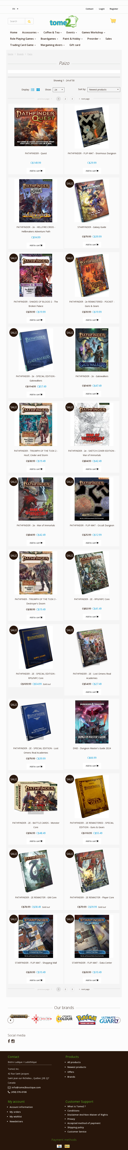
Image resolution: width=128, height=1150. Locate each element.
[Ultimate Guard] (108, 1020)
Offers (70, 1071)
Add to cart (35, 170)
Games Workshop (93, 32)
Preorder (93, 38)
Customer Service (76, 1131)
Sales (109, 38)
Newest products (76, 1067)
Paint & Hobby (72, 38)
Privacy (71, 1118)
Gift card (74, 45)
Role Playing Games (22, 38)
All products (74, 1062)
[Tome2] (64, 21)
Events (70, 32)
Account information (21, 1107)
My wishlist (16, 1116)
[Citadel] (64, 1019)
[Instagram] (13, 1041)
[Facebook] (9, 1041)
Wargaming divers (52, 45)
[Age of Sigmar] (19, 1016)
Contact (89, 8)
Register (114, 8)
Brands (20, 54)
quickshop (36, 141)
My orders (15, 1111)
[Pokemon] (86, 1019)
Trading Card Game (22, 45)
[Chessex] (41, 1018)
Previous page (43, 99)
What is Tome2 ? (76, 1106)
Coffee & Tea (52, 32)
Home (13, 32)
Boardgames (49, 38)
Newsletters (16, 1121)
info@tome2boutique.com (26, 1087)
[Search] (29, 21)
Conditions (73, 1110)
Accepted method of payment (84, 1123)
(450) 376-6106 (19, 1091)
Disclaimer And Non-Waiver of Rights (87, 1114)
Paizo (29, 54)
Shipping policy (75, 1127)
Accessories (29, 32)
